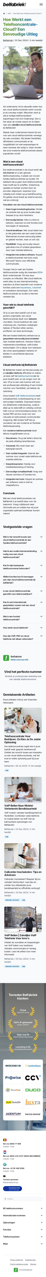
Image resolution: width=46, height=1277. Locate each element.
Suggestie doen (30, 1260)
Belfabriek (8, 40)
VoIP (9, 13)
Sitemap (33, 1264)
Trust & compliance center (19, 1264)
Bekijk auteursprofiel (19, 660)
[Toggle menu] (41, 4)
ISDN (39, 272)
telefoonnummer (25, 376)
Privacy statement (16, 1260)
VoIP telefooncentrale (25, 395)
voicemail (36, 287)
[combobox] (24, 1199)
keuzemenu (25, 287)
